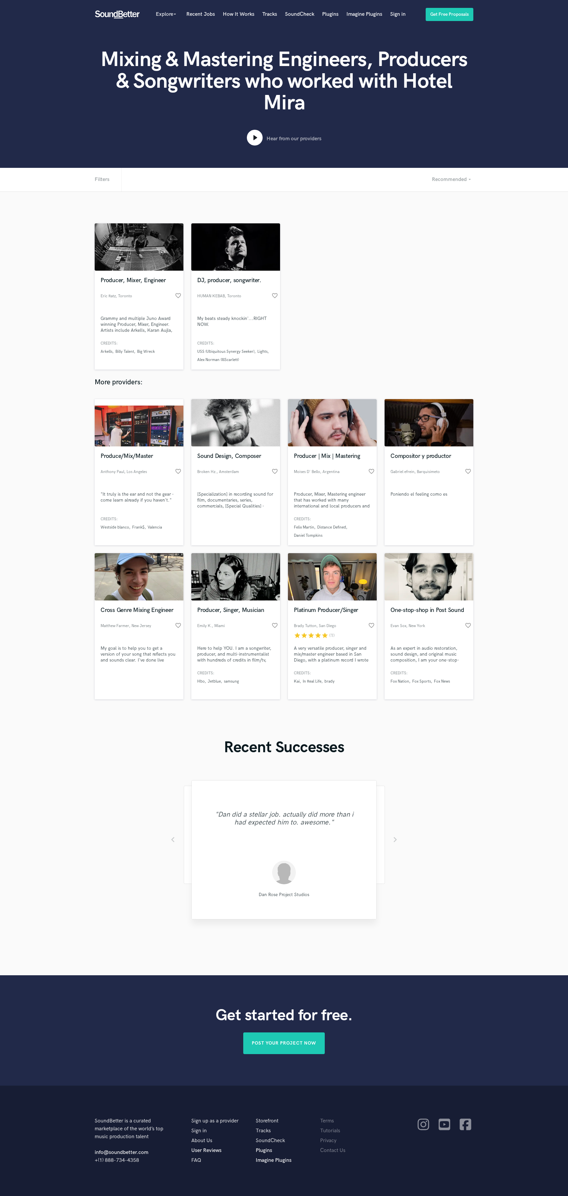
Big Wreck (146, 351)
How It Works (238, 14)
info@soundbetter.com (121, 1152)
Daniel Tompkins (308, 535)
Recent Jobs (200, 14)
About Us (201, 1141)
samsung (231, 681)
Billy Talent (124, 351)
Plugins (330, 14)
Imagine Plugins (364, 14)
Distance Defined (331, 527)
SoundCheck (299, 14)
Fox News (442, 681)
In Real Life (312, 681)
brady (329, 681)
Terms (327, 1121)
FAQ (196, 1160)
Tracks (269, 14)
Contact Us (332, 1150)
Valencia (155, 527)
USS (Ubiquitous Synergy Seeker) (225, 351)
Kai (297, 681)
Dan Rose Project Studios (284, 894)
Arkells (106, 351)
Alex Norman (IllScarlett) (218, 359)
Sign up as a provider (215, 1121)
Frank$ (138, 527)
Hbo (201, 681)
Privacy (328, 1141)
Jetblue (214, 681)
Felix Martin (304, 527)
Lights (262, 351)
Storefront (267, 1121)
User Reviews (206, 1150)
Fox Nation (399, 681)
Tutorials (330, 1131)
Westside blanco (115, 527)
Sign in (398, 14)
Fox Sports (421, 681)
